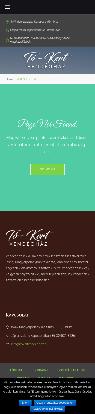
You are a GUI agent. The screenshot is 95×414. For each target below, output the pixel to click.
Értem (25, 402)
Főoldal (17, 370)
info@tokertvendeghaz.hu (29, 344)
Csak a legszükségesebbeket (54, 402)
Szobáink (41, 370)
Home (9, 79)
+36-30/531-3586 (62, 335)
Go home (47, 169)
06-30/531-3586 (51, 30)
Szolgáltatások (71, 370)
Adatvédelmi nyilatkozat (47, 408)
